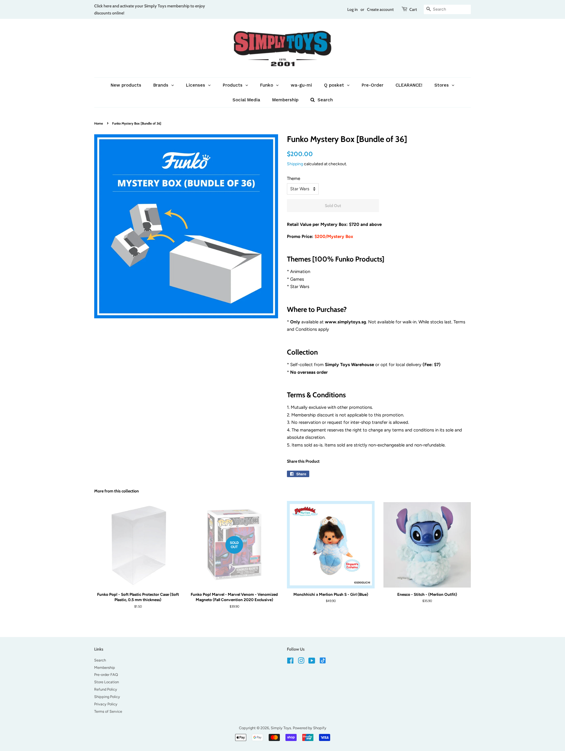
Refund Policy (105, 689)
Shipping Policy (107, 696)
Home (98, 123)
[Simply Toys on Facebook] (290, 662)
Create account (380, 9)
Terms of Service (108, 711)
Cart (413, 9)
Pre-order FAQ (106, 674)
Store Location (106, 682)
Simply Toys (281, 728)
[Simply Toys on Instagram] (301, 662)
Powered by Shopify (309, 728)
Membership (104, 667)
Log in (352, 9)
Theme (293, 178)
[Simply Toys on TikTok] (323, 660)
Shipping (295, 163)
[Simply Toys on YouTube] (311, 662)
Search (100, 660)
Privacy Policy (105, 704)
